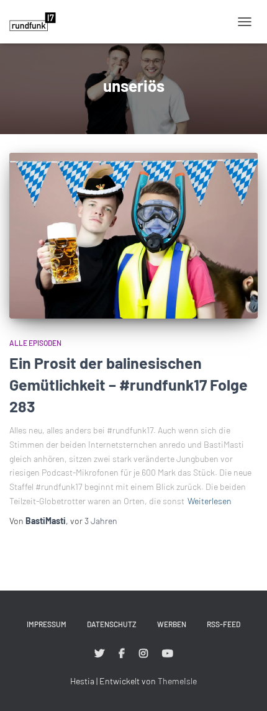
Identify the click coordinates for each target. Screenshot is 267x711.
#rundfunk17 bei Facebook (121, 654)
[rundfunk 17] (37, 21)
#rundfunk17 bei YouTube (167, 654)
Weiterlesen (210, 501)
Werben (171, 624)
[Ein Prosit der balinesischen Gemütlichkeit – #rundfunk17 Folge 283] (133, 236)
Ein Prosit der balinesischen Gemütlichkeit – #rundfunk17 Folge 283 (128, 384)
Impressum (46, 624)
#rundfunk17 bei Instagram (143, 654)
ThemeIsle (177, 681)
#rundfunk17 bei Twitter (99, 654)
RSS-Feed (223, 624)
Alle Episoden (35, 342)
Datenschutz (112, 624)
